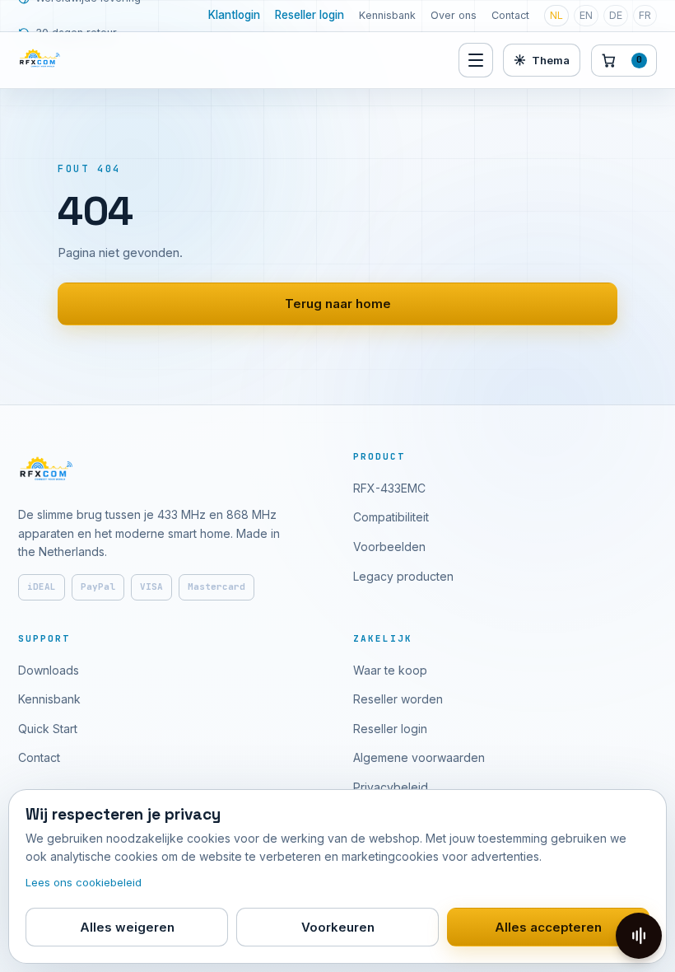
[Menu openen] (476, 60)
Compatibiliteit (391, 517)
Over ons (454, 15)
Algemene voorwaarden (419, 757)
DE (615, 15)
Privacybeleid (390, 787)
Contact (510, 15)
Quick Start (47, 729)
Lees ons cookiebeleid (84, 882)
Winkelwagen (639, 59)
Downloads (48, 670)
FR (645, 15)
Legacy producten (403, 576)
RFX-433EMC (389, 488)
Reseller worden (398, 699)
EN (586, 15)
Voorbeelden (389, 547)
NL (556, 15)
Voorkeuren (338, 927)
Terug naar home (338, 303)
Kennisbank (387, 15)
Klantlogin (234, 14)
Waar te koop (390, 670)
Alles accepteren (548, 927)
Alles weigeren (127, 927)
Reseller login (309, 14)
